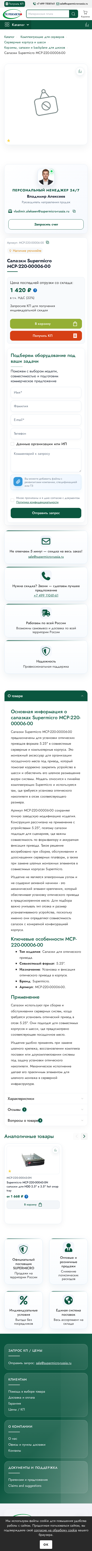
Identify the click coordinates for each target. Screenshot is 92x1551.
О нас (12, 1438)
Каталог (18, 24)
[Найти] (73, 14)
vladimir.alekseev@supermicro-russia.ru (41, 211)
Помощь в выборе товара (26, 1391)
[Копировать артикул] (47, 242)
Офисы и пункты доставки (26, 1444)
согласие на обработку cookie (55, 1530)
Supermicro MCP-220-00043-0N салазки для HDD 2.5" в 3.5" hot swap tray (32, 1186)
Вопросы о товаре (24, 1120)
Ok (45, 1544)
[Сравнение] (87, 24)
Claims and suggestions (24, 1485)
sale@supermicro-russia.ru (74, 3)
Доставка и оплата (21, 1397)
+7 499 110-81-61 (46, 3)
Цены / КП (16, 1409)
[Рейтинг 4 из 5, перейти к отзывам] (8, 140)
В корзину (42, 323)
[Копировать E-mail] (74, 212)
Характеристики (21, 1098)
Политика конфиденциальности (37, 502)
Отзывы (16, 1109)
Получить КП (16, 4)
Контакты (14, 1450)
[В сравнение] (55, 1150)
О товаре (15, 696)
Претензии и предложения (27, 1479)
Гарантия (14, 1403)
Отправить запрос (46, 512)
